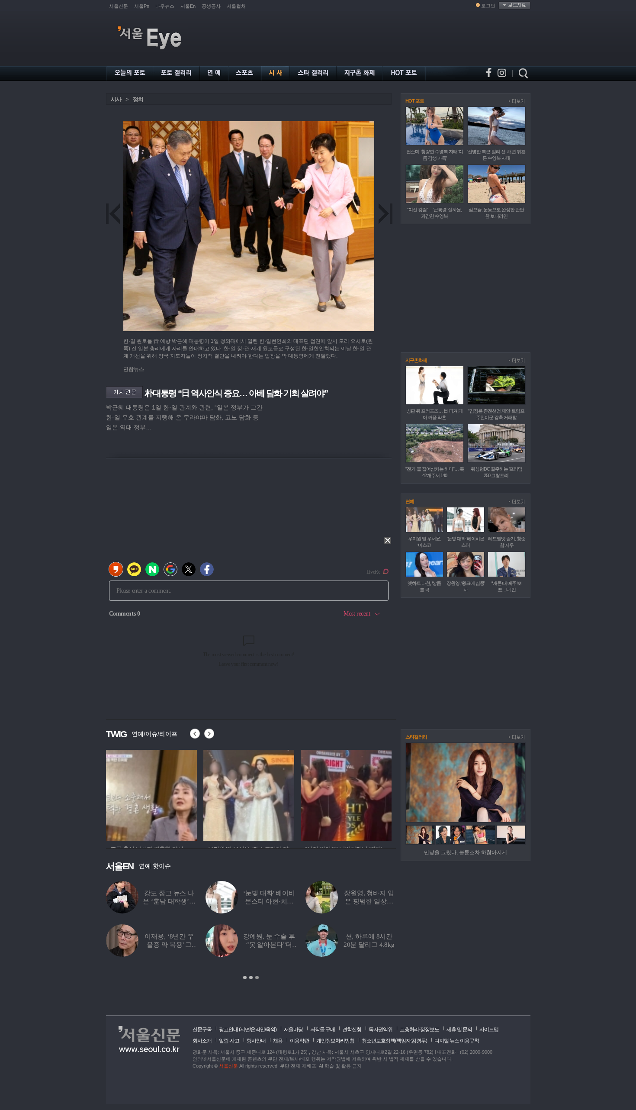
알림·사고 (229, 1041)
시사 (116, 99)
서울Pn (141, 6)
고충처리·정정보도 (419, 1029)
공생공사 (211, 6)
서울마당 (293, 1029)
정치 (138, 99)
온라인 (258, 1029)
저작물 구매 (322, 1029)
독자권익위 (380, 1029)
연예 (409, 501)
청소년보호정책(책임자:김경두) (394, 1041)
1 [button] (245, 977)
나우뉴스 (164, 6)
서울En (188, 6)
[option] (251, 931)
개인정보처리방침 (335, 1041)
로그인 (488, 5)
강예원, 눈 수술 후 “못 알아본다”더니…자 (269, 944)
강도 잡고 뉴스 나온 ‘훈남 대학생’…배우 (169, 901)
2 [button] (251, 977)
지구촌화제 (416, 360)
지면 (245, 1029)
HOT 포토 (414, 100)
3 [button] (257, 977)
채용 (278, 1041)
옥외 (270, 1029)
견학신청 (351, 1029)
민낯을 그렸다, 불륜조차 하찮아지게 (465, 852)
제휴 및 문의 (459, 1029)
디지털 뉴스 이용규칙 (456, 1041)
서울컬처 (236, 6)
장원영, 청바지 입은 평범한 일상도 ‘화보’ (369, 901)
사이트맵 (488, 1029)
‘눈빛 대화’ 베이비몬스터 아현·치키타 (269, 901)
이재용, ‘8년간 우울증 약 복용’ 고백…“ (169, 944)
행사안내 (256, 1041)
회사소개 (202, 1041)
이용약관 (299, 1041)
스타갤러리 (416, 736)
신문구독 (202, 1029)
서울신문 (118, 6)
